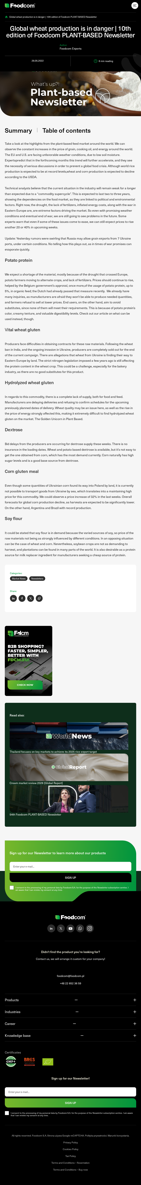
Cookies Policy (70, 1149)
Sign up (70, 877)
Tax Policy (70, 1156)
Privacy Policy (70, 1142)
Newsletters (37, 578)
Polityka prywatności (96, 1135)
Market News (18, 578)
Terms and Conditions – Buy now (70, 1169)
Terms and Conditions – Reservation (70, 1162)
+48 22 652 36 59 (70, 983)
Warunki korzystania (118, 1135)
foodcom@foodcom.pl (70, 976)
